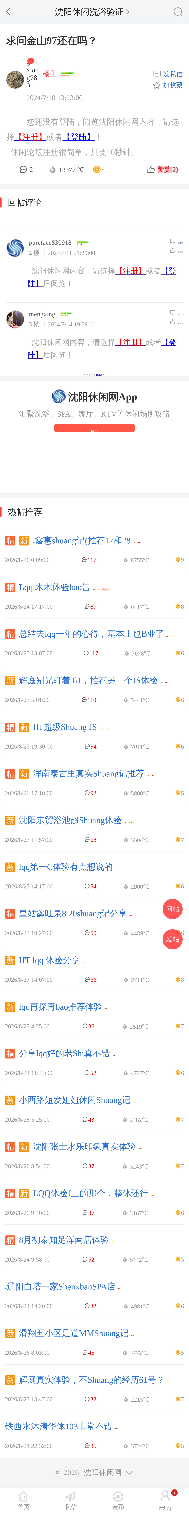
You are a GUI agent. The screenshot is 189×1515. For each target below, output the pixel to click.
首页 (24, 1507)
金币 (118, 1507)
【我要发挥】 (100, 375)
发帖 (172, 939)
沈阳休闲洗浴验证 (89, 12)
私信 (71, 1507)
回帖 (172, 909)
